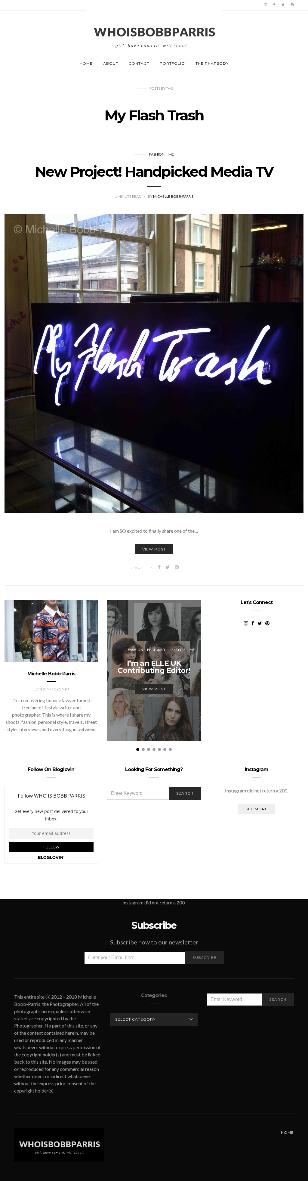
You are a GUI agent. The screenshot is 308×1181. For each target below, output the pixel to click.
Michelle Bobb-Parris (173, 196)
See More (257, 809)
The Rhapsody (212, 63)
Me (171, 154)
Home (86, 63)
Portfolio (172, 63)
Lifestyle (177, 649)
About (110, 63)
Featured (156, 649)
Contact (139, 63)
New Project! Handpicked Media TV (154, 171)
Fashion (157, 154)
